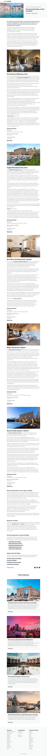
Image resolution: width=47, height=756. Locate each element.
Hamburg (31, 739)
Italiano (8, 739)
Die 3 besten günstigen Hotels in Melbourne (20, 639)
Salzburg (31, 746)
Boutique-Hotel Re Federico (20, 261)
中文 (8, 749)
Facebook (20, 732)
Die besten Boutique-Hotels (36, 6)
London (30, 740)
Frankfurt (31, 737)
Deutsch (9, 734)
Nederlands (9, 741)
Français (9, 737)
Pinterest (20, 736)
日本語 (8, 747)
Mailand (30, 749)
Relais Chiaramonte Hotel (15, 349)
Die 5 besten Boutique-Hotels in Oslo (18, 676)
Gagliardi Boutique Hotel (15, 169)
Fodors (8, 208)
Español (8, 736)
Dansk (8, 745)
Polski (8, 740)
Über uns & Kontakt (11, 731)
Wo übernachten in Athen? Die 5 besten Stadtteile (22, 602)
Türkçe (8, 742)
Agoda (22, 523)
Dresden (31, 745)
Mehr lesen (10, 611)
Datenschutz (10, 732)
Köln (30, 744)
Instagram (20, 731)
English (8, 735)
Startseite (28, 6)
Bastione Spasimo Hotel (15, 432)
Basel (30, 747)
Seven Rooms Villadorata (23, 77)
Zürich (30, 742)
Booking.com (15, 523)
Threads (20, 735)
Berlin (30, 731)
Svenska (9, 744)
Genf (30, 736)
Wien (30, 734)
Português (9, 746)
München (31, 732)
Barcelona (31, 741)
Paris (30, 735)
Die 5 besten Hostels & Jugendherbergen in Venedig (23, 714)
